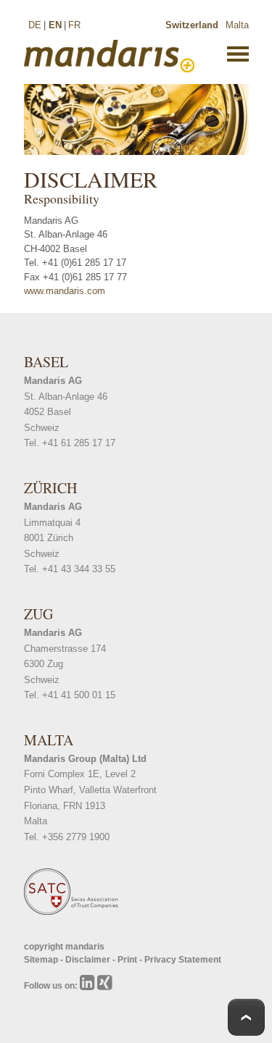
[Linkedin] (88, 986)
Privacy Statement (182, 960)
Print (128, 960)
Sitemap (42, 960)
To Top (246, 1017)
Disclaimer (88, 960)
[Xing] (104, 986)
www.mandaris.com (64, 290)
